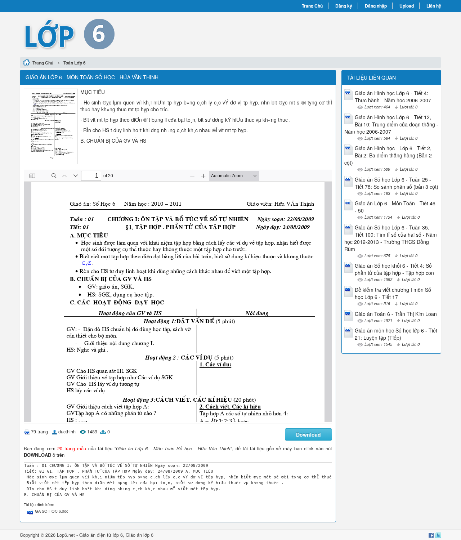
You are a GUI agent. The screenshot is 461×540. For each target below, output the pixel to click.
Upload (406, 6)
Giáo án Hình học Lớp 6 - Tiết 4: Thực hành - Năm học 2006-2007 (393, 96)
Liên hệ (433, 6)
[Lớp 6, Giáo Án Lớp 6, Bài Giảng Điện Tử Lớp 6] (125, 33)
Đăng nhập (376, 6)
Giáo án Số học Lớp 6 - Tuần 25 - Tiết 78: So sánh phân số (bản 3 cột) (396, 183)
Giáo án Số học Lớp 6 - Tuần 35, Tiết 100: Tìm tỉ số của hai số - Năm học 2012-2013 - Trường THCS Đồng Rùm (390, 238)
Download (308, 434)
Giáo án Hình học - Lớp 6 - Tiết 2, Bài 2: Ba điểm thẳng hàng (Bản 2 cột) (388, 155)
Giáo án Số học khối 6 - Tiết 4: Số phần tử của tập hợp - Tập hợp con (394, 269)
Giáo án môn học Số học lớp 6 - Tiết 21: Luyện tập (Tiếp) (396, 334)
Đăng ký (343, 6)
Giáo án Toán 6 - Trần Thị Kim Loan (396, 313)
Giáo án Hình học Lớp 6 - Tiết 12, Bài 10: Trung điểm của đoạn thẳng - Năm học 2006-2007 (391, 124)
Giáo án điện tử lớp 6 (101, 535)
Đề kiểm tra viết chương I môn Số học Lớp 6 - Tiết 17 (393, 293)
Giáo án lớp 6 (139, 535)
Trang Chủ (312, 6)
